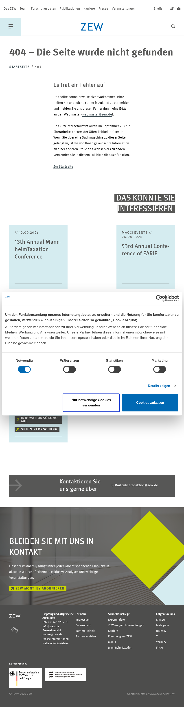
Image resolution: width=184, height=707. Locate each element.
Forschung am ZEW (120, 636)
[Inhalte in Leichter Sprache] (178, 9)
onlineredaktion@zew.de (135, 485)
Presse (103, 9)
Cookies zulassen (150, 402)
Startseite (19, 67)
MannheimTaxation (120, 647)
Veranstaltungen (124, 9)
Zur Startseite (63, 167)
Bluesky (161, 631)
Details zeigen (159, 386)
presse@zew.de (52, 634)
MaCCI (112, 642)
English (159, 9)
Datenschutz (83, 625)
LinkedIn (161, 619)
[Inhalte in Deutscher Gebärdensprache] (172, 9)
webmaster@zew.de (97, 114)
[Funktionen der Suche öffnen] (173, 27)
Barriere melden (85, 636)
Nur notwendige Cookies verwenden (91, 402)
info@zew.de (50, 626)
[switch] (69, 369)
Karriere (89, 9)
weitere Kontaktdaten (55, 643)
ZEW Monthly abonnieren (40, 588)
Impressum (82, 619)
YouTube (161, 642)
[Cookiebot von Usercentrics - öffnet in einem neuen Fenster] (159, 298)
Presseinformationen (55, 639)
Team (23, 9)
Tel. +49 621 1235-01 (55, 622)
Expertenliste (116, 619)
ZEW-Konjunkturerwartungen (126, 625)
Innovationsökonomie (40, 420)
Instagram (162, 625)
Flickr (159, 647)
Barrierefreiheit (85, 631)
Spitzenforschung (39, 429)
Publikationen (70, 9)
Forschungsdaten (43, 9)
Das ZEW (10, 9)
